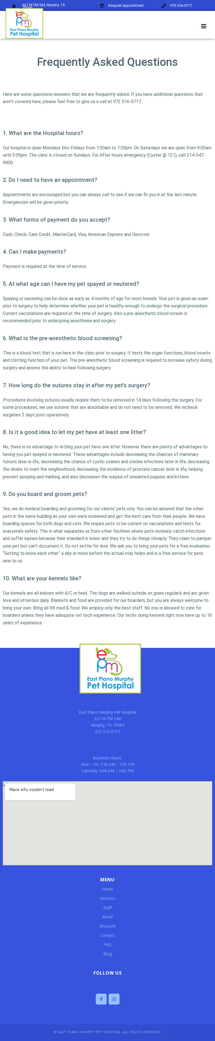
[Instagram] (114, 999)
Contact (108, 935)
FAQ (107, 944)
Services (107, 898)
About (107, 916)
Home (107, 889)
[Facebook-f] (101, 999)
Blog (107, 953)
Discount (107, 926)
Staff (107, 907)
